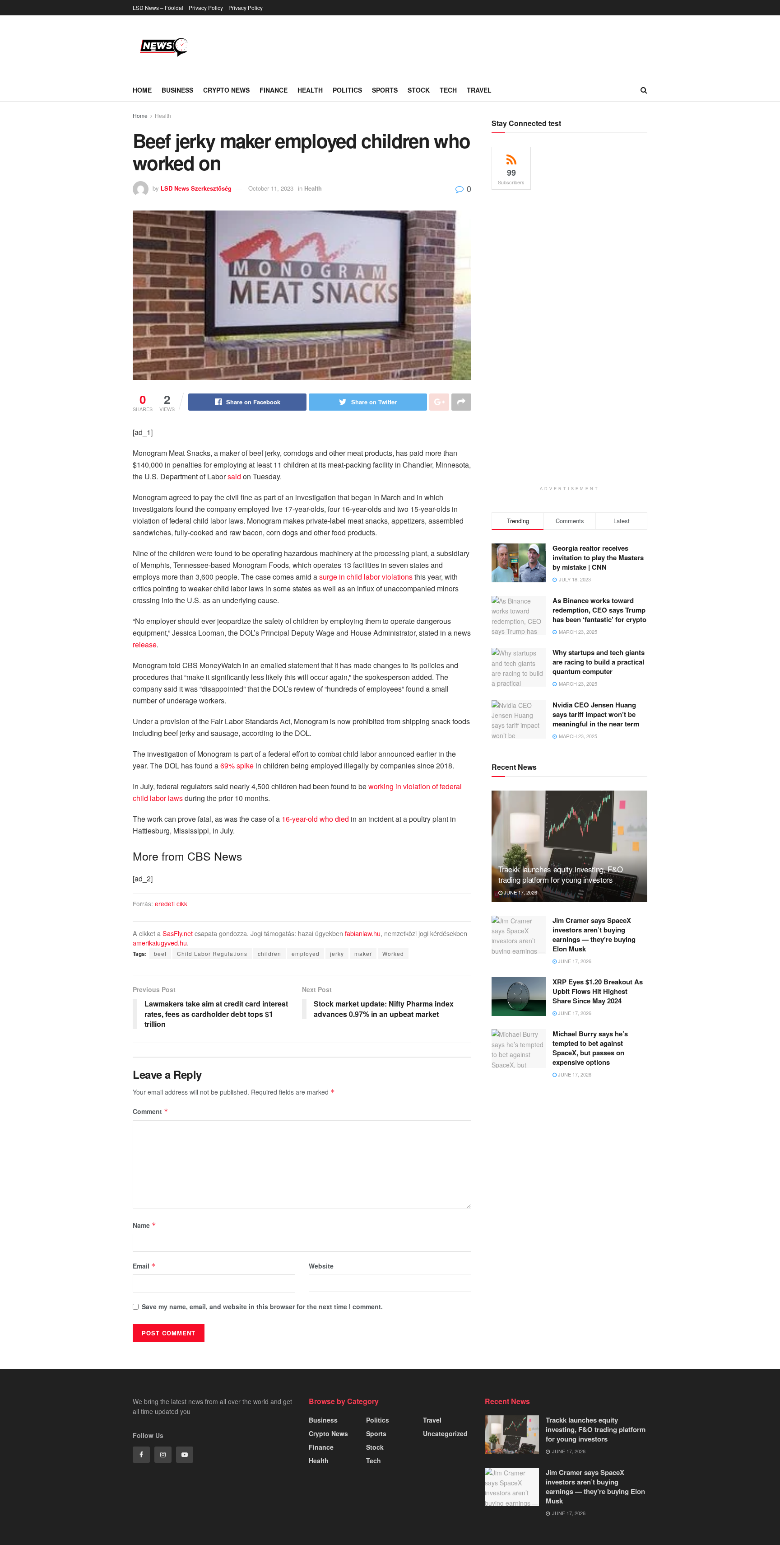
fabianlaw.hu (363, 933)
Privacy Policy (206, 7)
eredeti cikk (171, 903)
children (269, 953)
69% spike (237, 765)
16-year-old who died (315, 819)
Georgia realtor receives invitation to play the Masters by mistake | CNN (598, 557)
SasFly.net (177, 933)
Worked (393, 953)
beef (160, 953)
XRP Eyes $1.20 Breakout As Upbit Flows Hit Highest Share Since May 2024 (597, 991)
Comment (150, 1111)
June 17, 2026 (519, 892)
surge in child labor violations (366, 576)
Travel (479, 89)
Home (142, 89)
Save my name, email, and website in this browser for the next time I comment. (262, 1306)
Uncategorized (445, 1433)
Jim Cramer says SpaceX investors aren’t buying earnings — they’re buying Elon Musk (594, 934)
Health (310, 89)
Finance (274, 89)
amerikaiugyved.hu (160, 942)
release (145, 644)
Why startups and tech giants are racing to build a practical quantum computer (598, 661)
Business (177, 89)
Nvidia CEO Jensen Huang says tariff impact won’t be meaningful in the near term (595, 714)
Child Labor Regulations (212, 953)
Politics (347, 89)
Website (321, 1265)
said (234, 476)
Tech (448, 89)
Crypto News (226, 89)
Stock (419, 89)
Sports (385, 89)
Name (144, 1225)
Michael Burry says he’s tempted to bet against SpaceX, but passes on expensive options (590, 1048)
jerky (337, 953)
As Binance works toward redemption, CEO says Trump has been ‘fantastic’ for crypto (599, 609)
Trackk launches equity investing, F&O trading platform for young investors (560, 874)
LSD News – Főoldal (158, 7)
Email (144, 1265)
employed (306, 953)
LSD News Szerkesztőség (196, 188)
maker (363, 953)
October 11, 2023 (270, 188)
